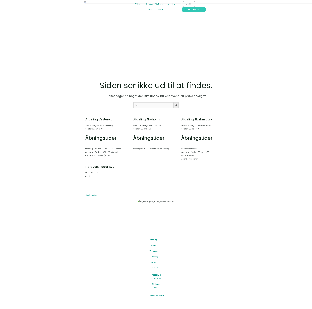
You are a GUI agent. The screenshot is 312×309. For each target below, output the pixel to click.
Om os (149, 9)
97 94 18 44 (156, 278)
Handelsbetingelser (94, 188)
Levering (171, 4)
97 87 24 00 (156, 287)
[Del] (20, 303)
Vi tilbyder (159, 4)
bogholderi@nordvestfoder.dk (98, 183)
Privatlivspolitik (91, 191)
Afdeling (138, 4)
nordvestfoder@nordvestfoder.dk (100, 179)
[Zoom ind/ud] (4, 303)
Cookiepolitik (91, 195)
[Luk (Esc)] (29, 303)
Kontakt (160, 9)
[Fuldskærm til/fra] (12, 303)
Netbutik (149, 4)
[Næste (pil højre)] (12, 307)
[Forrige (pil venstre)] (4, 307)
